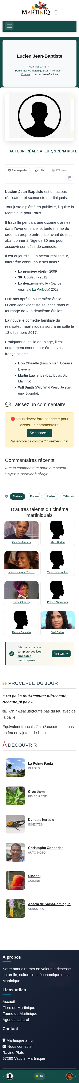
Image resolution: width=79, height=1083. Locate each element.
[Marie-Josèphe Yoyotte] (62, 1076)
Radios (51, 496)
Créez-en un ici (58, 441)
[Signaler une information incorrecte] (70, 178)
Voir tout (59, 653)
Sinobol (34, 876)
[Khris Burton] (17, 1076)
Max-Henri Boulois (57, 572)
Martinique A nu (38, 66)
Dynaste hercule (41, 820)
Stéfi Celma (57, 632)
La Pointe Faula (40, 763)
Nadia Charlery (21, 602)
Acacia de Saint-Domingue (49, 904)
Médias (56, 70)
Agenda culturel (16, 1020)
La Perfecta (40, 289)
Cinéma (25, 74)
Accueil (9, 1002)
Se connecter (40, 433)
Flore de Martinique (19, 1008)
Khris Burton (58, 542)
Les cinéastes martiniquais (29, 656)
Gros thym (36, 791)
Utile (41, 170)
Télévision (69, 496)
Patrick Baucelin (21, 632)
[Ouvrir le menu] (9, 26)
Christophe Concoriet (45, 848)
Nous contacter (20, 1046)
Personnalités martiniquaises (31, 70)
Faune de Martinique (20, 1013)
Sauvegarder (19, 170)
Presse (34, 496)
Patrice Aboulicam (57, 602)
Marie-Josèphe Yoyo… (21, 572)
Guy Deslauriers (21, 542)
